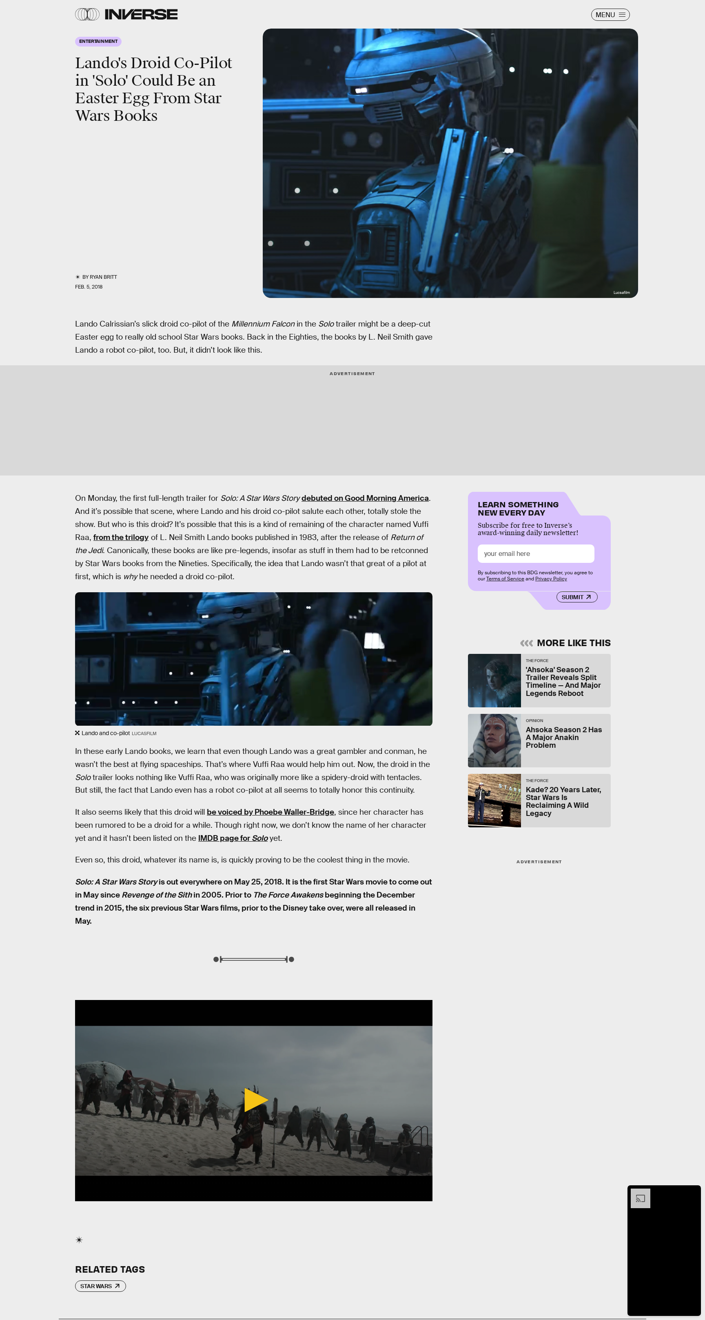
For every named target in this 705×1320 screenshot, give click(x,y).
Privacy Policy (551, 579)
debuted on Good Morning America (365, 498)
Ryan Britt (103, 277)
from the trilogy (121, 537)
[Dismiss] (691, 1193)
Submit (572, 597)
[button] (254, 1100)
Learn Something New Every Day (518, 507)
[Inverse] (141, 14)
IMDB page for (233, 838)
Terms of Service (505, 579)
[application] (253, 1100)
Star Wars (96, 1286)
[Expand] (636, 1193)
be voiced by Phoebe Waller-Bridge (270, 812)
